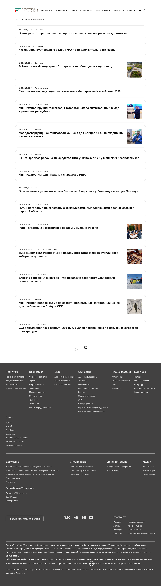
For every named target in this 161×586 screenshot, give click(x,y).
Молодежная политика (88, 388)
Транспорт (33, 400)
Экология (82, 381)
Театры (137, 377)
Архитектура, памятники (144, 388)
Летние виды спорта (14, 445)
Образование (84, 385)
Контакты (118, 533)
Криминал (116, 388)
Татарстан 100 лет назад (16, 493)
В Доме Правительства (16, 388)
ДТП (114, 385)
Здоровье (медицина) (87, 377)
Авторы (117, 526)
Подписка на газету (136, 522)
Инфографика (149, 474)
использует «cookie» (48, 570)
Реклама (117, 522)
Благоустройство (85, 404)
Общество (84, 10)
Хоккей (9, 426)
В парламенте (12, 385)
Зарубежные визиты (15, 381)
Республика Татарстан (20, 488)
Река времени (12, 501)
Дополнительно (117, 461)
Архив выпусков (135, 526)
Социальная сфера (86, 396)
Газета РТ (120, 517)
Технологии (34, 404)
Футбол (9, 423)
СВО (73, 10)
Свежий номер (134, 530)
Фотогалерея (148, 467)
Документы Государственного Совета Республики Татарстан (32, 471)
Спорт (130, 10)
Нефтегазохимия (36, 385)
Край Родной (11, 497)
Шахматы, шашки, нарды (17, 438)
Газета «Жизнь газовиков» (81, 467)
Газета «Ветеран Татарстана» (83, 471)
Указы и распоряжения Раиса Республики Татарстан (29, 467)
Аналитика (10, 482)
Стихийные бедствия (121, 381)
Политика (45, 10)
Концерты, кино (141, 392)
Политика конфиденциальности (141, 533)
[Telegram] (76, 518)
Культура (118, 10)
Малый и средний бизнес (40, 408)
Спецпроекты (78, 461)
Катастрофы (117, 377)
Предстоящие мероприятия (119, 467)
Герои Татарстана (62, 381)
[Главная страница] (26, 10)
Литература (139, 385)
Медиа (147, 461)
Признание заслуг (13, 478)
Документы (13, 461)
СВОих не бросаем (62, 385)
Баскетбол (10, 434)
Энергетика (34, 388)
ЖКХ (80, 400)
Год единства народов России (91, 411)
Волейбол (10, 430)
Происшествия (101, 10)
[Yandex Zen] (91, 518)
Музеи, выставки (141, 381)
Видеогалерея (149, 471)
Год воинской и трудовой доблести (93, 408)
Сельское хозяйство (38, 377)
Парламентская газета (79, 474)
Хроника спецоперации (64, 377)
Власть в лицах (113, 471)
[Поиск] (144, 10)
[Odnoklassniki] (84, 518)
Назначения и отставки (16, 377)
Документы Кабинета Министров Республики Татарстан (30, 474)
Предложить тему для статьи (25, 519)
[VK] (67, 518)
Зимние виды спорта (15, 442)
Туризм (32, 381)
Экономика (60, 10)
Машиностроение (37, 392)
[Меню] (140, 10)
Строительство (35, 396)
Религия (81, 392)
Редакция (118, 530)
